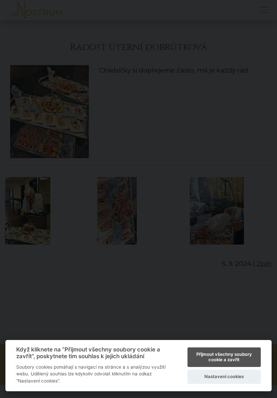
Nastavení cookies (224, 376)
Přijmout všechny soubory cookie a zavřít (224, 356)
